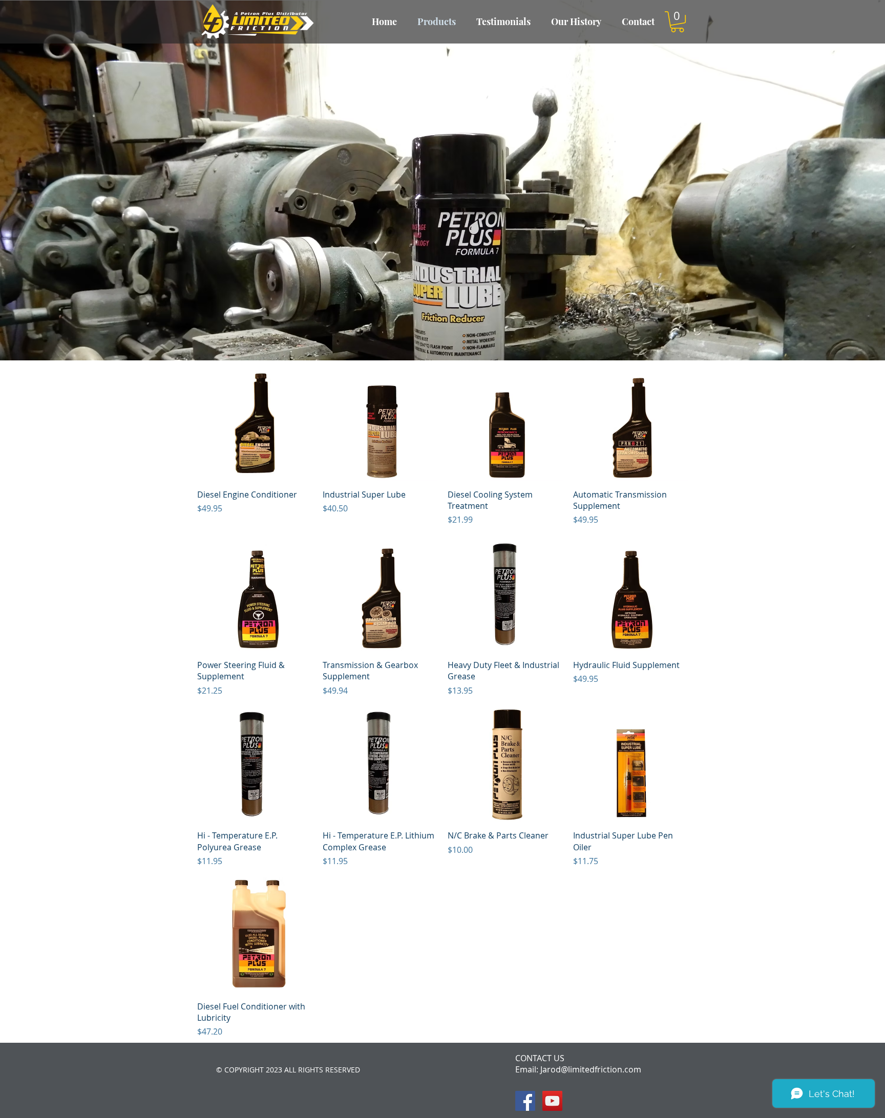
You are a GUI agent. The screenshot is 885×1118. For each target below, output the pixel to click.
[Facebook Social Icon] (525, 1101)
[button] (677, 21)
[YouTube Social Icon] (552, 1101)
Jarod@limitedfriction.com (590, 1069)
